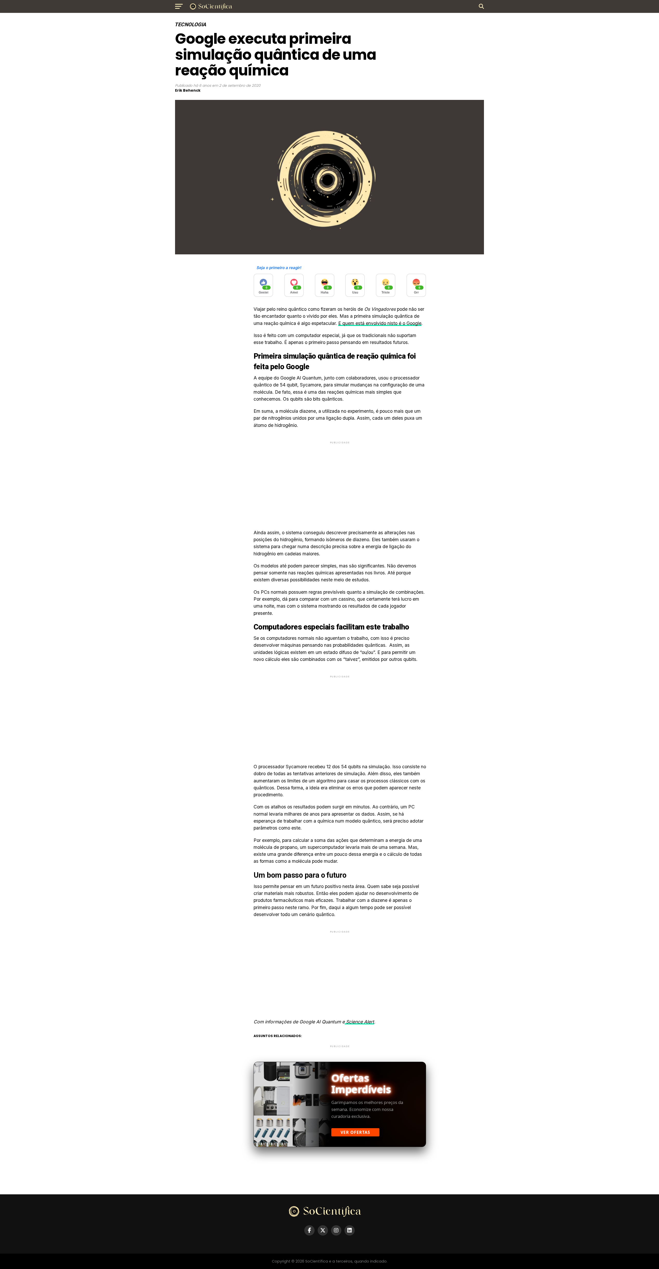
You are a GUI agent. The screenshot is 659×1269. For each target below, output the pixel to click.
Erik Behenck (188, 90)
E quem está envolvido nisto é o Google (379, 323)
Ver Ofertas (355, 1132)
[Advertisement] (340, 481)
